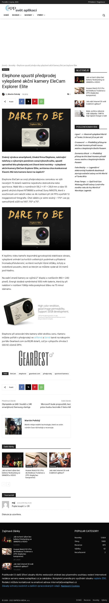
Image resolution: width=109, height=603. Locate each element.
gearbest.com (34, 374)
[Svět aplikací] (21, 8)
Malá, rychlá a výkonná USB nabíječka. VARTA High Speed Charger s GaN (96, 113)
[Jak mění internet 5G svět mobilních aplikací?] (60, 460)
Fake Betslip (80, 167)
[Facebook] (22, 101)
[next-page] (8, 484)
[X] (28, 101)
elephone (22, 374)
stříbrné (38, 337)
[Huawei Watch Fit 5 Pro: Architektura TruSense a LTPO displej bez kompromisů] (36, 460)
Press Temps (80, 181)
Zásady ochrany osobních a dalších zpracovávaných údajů (31, 586)
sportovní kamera (62, 374)
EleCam (13, 374)
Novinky (12, 65)
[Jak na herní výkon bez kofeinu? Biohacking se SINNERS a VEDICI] (12, 460)
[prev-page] (4, 484)
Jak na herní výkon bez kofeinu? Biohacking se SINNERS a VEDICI (11, 473)
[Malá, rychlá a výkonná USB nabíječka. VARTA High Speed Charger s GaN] (79, 113)
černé (47, 337)
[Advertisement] (54, 40)
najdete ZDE (100, 578)
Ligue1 (77, 134)
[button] (103, 15)
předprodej (47, 374)
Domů (4, 65)
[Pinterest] (35, 101)
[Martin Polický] (4, 94)
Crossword (79, 142)
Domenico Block (82, 153)
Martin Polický (14, 94)
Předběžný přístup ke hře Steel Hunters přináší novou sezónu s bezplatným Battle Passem (90, 145)
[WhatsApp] (41, 101)
